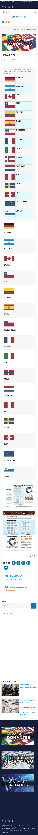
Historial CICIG (18, 29)
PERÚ (17, 175)
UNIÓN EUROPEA (21, 201)
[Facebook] (12, 7)
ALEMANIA (19, 78)
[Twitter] (2, 7)
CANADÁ (18, 94)
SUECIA (18, 184)
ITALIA (18, 148)
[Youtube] (5, 7)
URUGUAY (19, 211)
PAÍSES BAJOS (20, 166)
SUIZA (18, 193)
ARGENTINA (20, 86)
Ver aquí (22, 828)
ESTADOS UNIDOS (21, 130)
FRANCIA (19, 139)
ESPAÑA (18, 121)
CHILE (18, 103)
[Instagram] (9, 7)
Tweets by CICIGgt (8, 613)
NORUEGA (19, 157)
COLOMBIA (19, 112)
